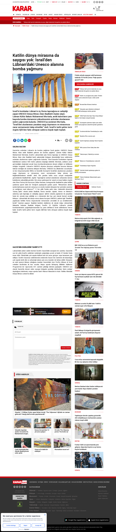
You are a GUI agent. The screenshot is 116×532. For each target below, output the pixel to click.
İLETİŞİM (40, 482)
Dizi (49, 508)
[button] (56, 140)
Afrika (63, 493)
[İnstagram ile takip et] (97, 2)
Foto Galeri (34, 511)
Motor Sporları (66, 499)
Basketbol (44, 499)
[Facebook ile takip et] (100, 2)
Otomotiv (52, 496)
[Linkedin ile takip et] (22, 487)
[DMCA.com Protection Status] (19, 504)
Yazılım (62, 505)
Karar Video (58, 14)
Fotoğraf (38, 18)
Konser (55, 18)
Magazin (44, 502)
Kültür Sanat (88, 14)
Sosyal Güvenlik (66, 496)
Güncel (18, 14)
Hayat (51, 14)
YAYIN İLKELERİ (53, 482)
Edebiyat (61, 18)
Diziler (39, 502)
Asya (59, 493)
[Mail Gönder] (29, 140)
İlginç (64, 508)
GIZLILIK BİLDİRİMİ (76, 482)
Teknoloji (33, 505)
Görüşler (67, 14)
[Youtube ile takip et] (94, 2)
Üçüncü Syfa (47, 491)
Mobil (41, 505)
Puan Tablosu (102, 496)
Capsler (48, 511)
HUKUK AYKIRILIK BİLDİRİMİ (101, 482)
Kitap (28, 18)
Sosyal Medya (54, 505)
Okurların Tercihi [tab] (82, 187)
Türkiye (54, 491)
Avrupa (54, 493)
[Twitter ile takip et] (102, 2)
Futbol (38, 499)
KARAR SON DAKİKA (20, 497)
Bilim (67, 505)
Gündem (45, 508)
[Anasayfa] (14, 14)
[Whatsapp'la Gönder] (25, 140)
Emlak (46, 496)
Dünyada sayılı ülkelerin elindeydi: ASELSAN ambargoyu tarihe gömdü (44, 22)
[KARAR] (22, 8)
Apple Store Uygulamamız (100, 520)
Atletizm (58, 499)
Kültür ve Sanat (68, 511)
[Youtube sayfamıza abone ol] (20, 487)
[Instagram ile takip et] (25, 487)
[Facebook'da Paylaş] (14, 140)
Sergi (50, 18)
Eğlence (65, 502)
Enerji (58, 496)
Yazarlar (26, 14)
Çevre (60, 491)
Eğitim (65, 491)
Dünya (33, 14)
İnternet (46, 505)
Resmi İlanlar (77, 14)
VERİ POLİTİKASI (87, 482)
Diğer (74, 499)
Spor (45, 14)
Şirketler (75, 496)
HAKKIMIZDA (33, 482)
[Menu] (95, 14)
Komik (59, 508)
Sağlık (50, 502)
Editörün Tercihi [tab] (96, 187)
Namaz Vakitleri (103, 493)
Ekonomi (39, 14)
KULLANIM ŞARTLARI (64, 482)
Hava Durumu (102, 491)
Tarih (32, 18)
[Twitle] (18, 140)
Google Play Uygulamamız (77, 520)
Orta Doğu (40, 493)
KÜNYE (46, 482)
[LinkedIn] (22, 140)
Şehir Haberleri (103, 498)
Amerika (48, 493)
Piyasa (41, 496)
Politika (40, 491)
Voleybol (51, 499)
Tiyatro (45, 18)
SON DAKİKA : (17, 22)
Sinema (68, 18)
